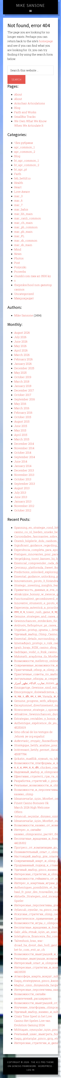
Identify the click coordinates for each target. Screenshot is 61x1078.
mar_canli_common (27, 218)
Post (17, 263)
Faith (17, 174)
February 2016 (23, 412)
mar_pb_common (26, 227)
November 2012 (24, 506)
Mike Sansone (30, 5)
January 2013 (22, 501)
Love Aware (22, 191)
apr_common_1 (24, 147)
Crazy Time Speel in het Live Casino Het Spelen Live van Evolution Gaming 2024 (33, 1020)
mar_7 (18, 205)
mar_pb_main (23, 231)
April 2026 (21, 350)
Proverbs (20, 271)
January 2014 (22, 466)
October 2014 (22, 452)
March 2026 (22, 355)
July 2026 (20, 337)
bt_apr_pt (20, 169)
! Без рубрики (23, 143)
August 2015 (21, 421)
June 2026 (20, 341)
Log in (30, 1069)
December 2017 (24, 390)
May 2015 (20, 430)
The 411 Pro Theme (42, 1062)
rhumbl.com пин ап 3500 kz (32, 276)
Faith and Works (25, 112)
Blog (17, 108)
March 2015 (21, 439)
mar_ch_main (23, 223)
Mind (17, 249)
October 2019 (22, 377)
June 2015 (20, 426)
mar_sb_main (23, 245)
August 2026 (22, 332)
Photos (19, 258)
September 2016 (24, 399)
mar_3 (18, 196)
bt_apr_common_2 (26, 165)
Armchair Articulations (29, 103)
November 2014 (24, 448)
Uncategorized (24, 294)
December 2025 (24, 368)
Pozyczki (20, 267)
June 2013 (20, 497)
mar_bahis (21, 209)
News (18, 254)
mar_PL (19, 236)
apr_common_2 (24, 151)
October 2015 (22, 417)
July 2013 (20, 492)
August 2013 (21, 488)
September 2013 (24, 483)
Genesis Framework (24, 1066)
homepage (46, 41)
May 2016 (20, 403)
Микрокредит (24, 298)
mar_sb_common (25, 240)
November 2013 (24, 475)
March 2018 (21, 381)
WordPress (45, 1066)
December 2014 (24, 443)
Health (18, 183)
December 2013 (24, 470)
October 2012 (22, 510)
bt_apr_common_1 (26, 160)
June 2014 (20, 461)
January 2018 (22, 386)
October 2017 (22, 395)
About (18, 94)
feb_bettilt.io (22, 178)
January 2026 (23, 363)
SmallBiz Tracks (25, 116)
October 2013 (22, 479)
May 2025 (20, 372)
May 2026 (20, 346)
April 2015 (20, 435)
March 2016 (21, 408)
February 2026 (23, 359)
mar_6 (18, 200)
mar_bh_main (23, 214)
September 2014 (24, 457)
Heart (18, 187)
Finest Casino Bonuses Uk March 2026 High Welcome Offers (32, 807)
